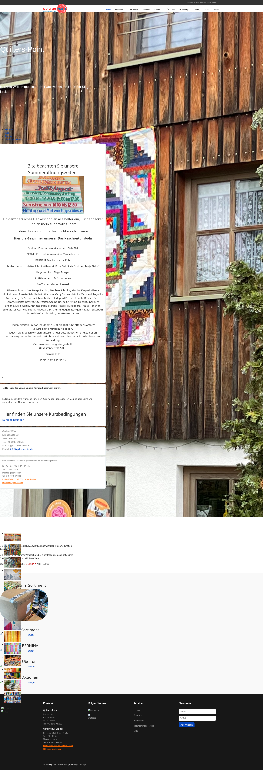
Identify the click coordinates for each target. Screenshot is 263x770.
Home (108, 9)
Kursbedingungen (13, 419)
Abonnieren (187, 724)
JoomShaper (81, 764)
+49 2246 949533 (192, 3)
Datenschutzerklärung (144, 725)
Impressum (139, 720)
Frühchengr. (184, 9)
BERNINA (134, 9)
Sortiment (119, 9)
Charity (197, 9)
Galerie (157, 9)
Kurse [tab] (8, 132)
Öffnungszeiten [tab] (13, 139)
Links (206, 9)
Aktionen (146, 9)
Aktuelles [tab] (9, 129)
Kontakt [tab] (9, 136)
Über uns (171, 9)
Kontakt (216, 9)
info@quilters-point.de (209, 3)
